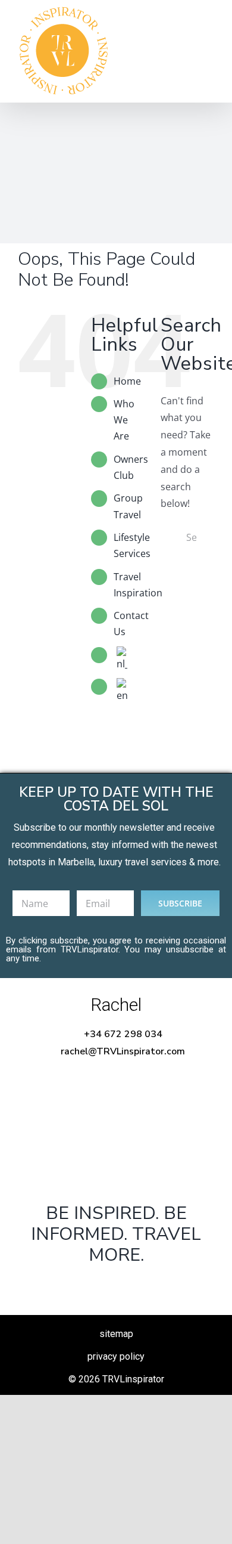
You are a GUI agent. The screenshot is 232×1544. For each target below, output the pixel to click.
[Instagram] (153, 1285)
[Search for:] (187, 536)
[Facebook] (78, 1285)
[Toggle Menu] (205, 51)
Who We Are (124, 420)
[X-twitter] (116, 1285)
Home (127, 381)
